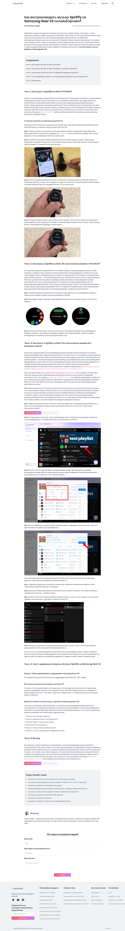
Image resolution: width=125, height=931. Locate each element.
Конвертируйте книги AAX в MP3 (74, 896)
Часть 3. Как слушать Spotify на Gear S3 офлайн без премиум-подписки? (52, 72)
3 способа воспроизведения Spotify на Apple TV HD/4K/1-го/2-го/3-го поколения (57, 782)
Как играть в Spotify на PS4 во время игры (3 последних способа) (51, 779)
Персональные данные (115, 900)
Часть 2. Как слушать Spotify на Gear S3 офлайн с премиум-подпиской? (51, 68)
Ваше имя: (28, 839)
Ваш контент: (29, 858)
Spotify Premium (46, 112)
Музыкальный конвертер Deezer (50, 915)
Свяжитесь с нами (114, 896)
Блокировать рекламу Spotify (73, 893)
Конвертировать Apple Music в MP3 (75, 900)
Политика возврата (97, 904)
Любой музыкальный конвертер (50, 919)
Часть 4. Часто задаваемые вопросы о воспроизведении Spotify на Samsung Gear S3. (57, 76)
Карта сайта (95, 896)
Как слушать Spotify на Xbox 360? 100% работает (45, 795)
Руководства (83, 3)
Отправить (62, 875)
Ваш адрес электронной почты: (37, 848)
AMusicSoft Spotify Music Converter (60, 373)
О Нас (110, 893)
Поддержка (104, 3)
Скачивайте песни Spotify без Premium (76, 904)
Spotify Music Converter (47, 893)
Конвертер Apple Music (47, 896)
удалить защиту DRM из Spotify (58, 377)
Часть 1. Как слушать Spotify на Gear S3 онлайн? (43, 65)
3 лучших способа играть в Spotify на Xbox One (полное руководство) (53, 792)
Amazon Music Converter (48, 904)
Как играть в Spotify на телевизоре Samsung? (44, 785)
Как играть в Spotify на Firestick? (40, 798)
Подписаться (23, 918)
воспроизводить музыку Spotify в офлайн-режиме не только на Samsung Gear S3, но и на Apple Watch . (61, 367)
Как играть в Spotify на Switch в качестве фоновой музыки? (49, 801)
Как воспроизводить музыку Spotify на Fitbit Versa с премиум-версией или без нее (57, 789)
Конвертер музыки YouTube (48, 908)
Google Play (63, 133)
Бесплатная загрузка (32, 413)
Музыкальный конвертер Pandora (50, 911)
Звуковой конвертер (46, 900)
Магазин (94, 3)
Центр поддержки (96, 900)
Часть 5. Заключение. (33, 80)
